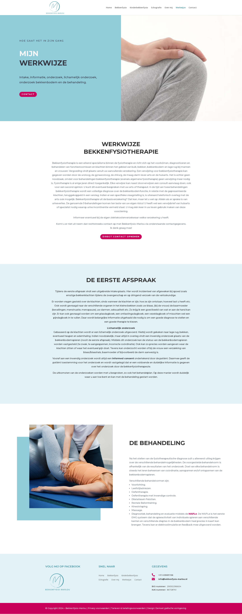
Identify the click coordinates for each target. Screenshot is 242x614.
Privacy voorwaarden (98, 608)
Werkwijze (181, 8)
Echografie (156, 8)
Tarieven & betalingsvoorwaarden (128, 608)
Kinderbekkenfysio (139, 8)
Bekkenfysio (121, 8)
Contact (193, 8)
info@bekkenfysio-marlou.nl (172, 579)
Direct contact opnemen (121, 236)
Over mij (169, 8)
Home (109, 8)
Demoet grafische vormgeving (170, 608)
